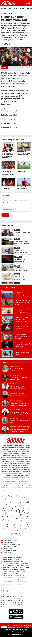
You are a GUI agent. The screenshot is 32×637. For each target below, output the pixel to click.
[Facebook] (12, 534)
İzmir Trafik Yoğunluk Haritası (12, 544)
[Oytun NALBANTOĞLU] (5, 394)
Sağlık (18, 571)
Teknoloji (5, 573)
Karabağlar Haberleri (9, 591)
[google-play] (16, 617)
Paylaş (5, 67)
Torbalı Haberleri (8, 605)
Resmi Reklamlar (7, 607)
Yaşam (5, 571)
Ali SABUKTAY (14, 418)
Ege (10, 8)
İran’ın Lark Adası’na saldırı (20, 260)
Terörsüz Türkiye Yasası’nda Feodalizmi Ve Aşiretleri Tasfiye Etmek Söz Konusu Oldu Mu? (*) (19, 430)
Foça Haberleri (7, 587)
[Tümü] (29, 225)
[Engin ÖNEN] (5, 368)
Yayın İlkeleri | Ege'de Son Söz (11, 563)
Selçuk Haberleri (7, 603)
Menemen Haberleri (9, 599)
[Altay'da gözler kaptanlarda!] (24, 165)
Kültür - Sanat (14, 569)
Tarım (21, 567)
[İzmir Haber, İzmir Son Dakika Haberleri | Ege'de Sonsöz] (8, 3)
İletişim (18, 559)
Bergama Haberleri (21, 579)
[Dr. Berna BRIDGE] (5, 403)
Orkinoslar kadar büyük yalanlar (17, 370)
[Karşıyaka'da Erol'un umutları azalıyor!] (24, 181)
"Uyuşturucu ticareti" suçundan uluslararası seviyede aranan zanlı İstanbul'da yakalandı (22, 251)
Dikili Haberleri (18, 585)
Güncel (3, 8)
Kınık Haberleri (18, 595)
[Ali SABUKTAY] (5, 420)
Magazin (23, 569)
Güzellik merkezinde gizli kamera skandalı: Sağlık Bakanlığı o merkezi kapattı (22, 278)
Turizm (27, 567)
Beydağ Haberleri (8, 581)
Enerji (17, 565)
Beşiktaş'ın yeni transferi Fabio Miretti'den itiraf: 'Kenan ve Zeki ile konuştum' (7, 154)
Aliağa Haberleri (19, 575)
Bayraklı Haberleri (8, 579)
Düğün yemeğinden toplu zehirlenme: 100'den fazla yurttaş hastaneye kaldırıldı (22, 269)
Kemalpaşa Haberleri (23, 593)
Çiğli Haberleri (7, 585)
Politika (17, 238)
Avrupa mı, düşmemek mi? (18, 396)
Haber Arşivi (7, 552)
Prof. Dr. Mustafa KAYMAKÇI (19, 427)
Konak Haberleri (7, 597)
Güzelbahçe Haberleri (9, 589)
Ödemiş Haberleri (8, 601)
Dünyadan (18, 256)
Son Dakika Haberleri (10, 550)
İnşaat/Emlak (25, 565)
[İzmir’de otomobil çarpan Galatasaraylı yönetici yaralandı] (24, 146)
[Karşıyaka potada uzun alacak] (8, 181)
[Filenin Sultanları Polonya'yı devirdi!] (16, 56)
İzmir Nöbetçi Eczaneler (10, 540)
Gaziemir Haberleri (19, 587)
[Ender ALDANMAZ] (5, 412)
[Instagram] (19, 534)
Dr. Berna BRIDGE (16, 401)
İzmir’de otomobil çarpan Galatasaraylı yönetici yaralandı (23, 153)
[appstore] (16, 612)
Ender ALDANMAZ (16, 409)
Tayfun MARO (14, 375)
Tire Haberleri (19, 603)
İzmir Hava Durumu (9, 542)
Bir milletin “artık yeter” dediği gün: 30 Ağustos (18, 387)
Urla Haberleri (19, 605)
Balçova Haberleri (8, 577)
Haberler (4, 13)
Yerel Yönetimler (19, 8)
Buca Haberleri (7, 583)
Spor (10, 13)
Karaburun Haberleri (23, 591)
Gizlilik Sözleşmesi (8, 559)
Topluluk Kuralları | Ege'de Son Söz (13, 561)
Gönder (5, 215)
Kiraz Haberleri (7, 595)
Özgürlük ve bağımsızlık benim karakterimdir (20, 378)
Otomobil (14, 567)
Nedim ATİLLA (14, 383)
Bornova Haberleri (21, 581)
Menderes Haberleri (21, 597)
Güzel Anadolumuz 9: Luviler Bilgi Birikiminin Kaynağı (19, 404)
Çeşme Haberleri (19, 583)
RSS (5, 627)
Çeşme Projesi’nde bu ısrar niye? (19, 421)
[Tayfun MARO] (5, 377)
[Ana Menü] (29, 3)
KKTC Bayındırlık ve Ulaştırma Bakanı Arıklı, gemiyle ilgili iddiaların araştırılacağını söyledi (22, 234)
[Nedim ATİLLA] (5, 386)
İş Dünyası (6, 567)
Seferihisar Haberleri (22, 601)
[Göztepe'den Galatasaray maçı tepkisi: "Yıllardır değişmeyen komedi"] (8, 165)
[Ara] (27, 3)
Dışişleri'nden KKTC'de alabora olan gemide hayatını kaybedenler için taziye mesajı (22, 243)
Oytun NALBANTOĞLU (17, 393)
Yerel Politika (14, 573)
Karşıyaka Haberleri (8, 593)
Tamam (22, 634)
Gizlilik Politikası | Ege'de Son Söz (12, 557)
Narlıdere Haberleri (22, 599)
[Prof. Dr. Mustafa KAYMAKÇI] (5, 429)
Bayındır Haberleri (21, 577)
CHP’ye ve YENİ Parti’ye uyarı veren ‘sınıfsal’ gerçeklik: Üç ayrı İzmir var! (19, 413)
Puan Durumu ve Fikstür (10, 546)
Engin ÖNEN (14, 366)
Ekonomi (10, 565)
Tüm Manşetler (8, 548)
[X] (16, 534)
